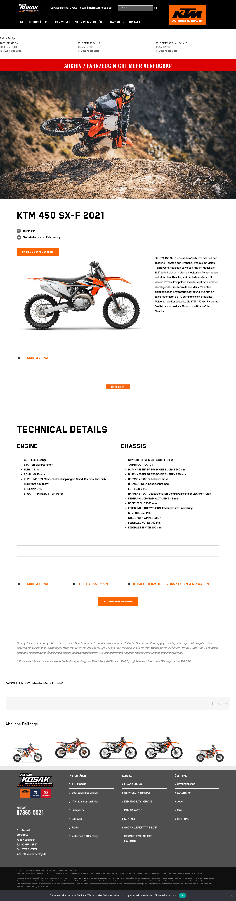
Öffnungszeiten (186, 784)
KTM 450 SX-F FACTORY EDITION (72, 741)
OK (182, 895)
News (180, 810)
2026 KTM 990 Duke (10, 43)
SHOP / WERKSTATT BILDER (140, 827)
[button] (118, 358)
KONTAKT (129, 819)
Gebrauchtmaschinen (85, 792)
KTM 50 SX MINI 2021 (209, 745)
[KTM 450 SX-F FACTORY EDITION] (72, 748)
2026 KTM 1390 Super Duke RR (171, 43)
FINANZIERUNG (133, 784)
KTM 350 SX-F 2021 (163, 745)
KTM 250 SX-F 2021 (118, 745)
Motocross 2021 (56, 683)
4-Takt (45, 683)
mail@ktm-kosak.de (100, 7)
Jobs (180, 801)
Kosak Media (30, 873)
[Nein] (231, 895)
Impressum (21, 870)
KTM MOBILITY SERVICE (138, 801)
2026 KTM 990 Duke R (89, 43)
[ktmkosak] (187, 6)
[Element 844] (29, 5)
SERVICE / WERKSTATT (138, 792)
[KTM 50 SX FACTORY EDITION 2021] (27, 749)
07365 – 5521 (78, 7)
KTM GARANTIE (133, 810)
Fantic (75, 827)
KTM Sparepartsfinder (85, 801)
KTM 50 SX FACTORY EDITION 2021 (26, 743)
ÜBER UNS (183, 819)
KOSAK (12, 683)
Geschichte (184, 792)
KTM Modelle (79, 784)
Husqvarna (78, 810)
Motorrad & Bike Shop (85, 836)
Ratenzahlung (53, 237)
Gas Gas (77, 819)
